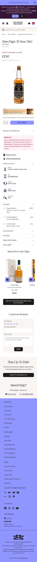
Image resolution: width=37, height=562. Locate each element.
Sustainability (8, 423)
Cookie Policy (8, 475)
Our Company (8, 406)
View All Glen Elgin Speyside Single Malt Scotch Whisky (18, 302)
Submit (18, 349)
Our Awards (8, 415)
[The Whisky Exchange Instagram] (13, 508)
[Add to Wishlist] (32, 42)
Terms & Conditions (10, 466)
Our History (7, 411)
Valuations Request (10, 457)
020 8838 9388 (27, 394)
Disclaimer (7, 245)
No (22, 16)
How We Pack (8, 231)
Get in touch (12, 394)
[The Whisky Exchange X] (9, 508)
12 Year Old (13, 176)
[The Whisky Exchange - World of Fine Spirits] (18, 23)
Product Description (11, 131)
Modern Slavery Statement (12, 479)
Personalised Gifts (9, 445)
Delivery (6, 204)
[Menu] (3, 23)
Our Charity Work (9, 419)
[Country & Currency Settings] (33, 23)
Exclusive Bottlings (9, 449)
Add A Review (8, 321)
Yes (15, 16)
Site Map (6, 436)
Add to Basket (22, 122)
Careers (6, 427)
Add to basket (7, 279)
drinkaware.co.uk (23, 558)
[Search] (4, 30)
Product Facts (9, 164)
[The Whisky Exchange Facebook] (5, 508)
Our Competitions (9, 453)
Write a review (8, 334)
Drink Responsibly (10, 240)
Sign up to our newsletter (18, 375)
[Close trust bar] (34, 2)
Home (3, 34)
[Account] (7, 23)
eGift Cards (7, 440)
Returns (6, 236)
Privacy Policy (8, 471)
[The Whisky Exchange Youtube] (17, 508)
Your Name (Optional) (9, 327)
